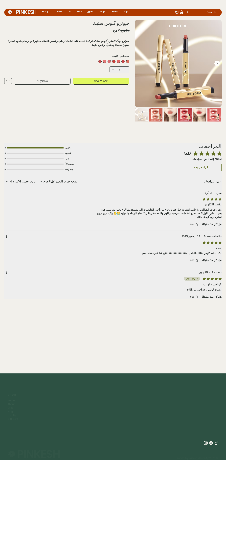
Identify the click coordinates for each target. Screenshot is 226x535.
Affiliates (68, 395)
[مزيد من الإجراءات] (6, 193)
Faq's (66, 410)
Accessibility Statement (43, 408)
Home (11, 391)
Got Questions (71, 406)
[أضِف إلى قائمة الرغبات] (8, 81)
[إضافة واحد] (113, 69)
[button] (181, 12)
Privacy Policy (37, 396)
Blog (10, 402)
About (11, 394)
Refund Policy (37, 400)
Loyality (12, 406)
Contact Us (70, 403)
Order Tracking (72, 399)
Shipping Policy (37, 404)
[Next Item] (217, 63)
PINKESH (26, 12)
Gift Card (13, 409)
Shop (11, 398)
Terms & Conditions (40, 393)
